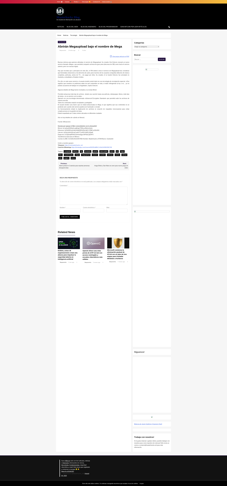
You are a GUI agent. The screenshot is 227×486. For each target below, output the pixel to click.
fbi (81, 151)
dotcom (75, 151)
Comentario (64, 185)
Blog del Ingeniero (88, 26)
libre (60, 155)
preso (73, 158)
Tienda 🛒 (77, 1)
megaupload (86, 155)
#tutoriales (65, 463)
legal (122, 151)
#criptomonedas (74, 465)
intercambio (103, 151)
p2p (60, 158)
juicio (112, 151)
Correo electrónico (89, 207)
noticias (110, 155)
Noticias (60, 26)
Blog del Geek (72, 26)
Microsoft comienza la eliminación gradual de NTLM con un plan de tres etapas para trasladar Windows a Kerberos (117, 254)
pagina (66, 158)
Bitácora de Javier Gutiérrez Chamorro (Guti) (148, 424)
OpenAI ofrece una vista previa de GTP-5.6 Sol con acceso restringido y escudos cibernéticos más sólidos (93, 255)
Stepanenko (62, 50)
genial (95, 151)
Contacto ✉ (96, 1)
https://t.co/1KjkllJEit (67, 471)
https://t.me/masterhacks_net (74, 145)
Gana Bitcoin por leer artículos (133, 26)
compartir (67, 151)
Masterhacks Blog (68, 17)
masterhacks (69, 155)
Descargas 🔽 (86, 1)
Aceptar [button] (142, 483)
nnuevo (95, 155)
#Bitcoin (67, 461)
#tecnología (65, 465)
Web (107, 207)
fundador (88, 151)
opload (124, 155)
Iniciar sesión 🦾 (107, 1)
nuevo (117, 155)
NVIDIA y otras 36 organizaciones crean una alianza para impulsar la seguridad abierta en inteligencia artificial (67, 255)
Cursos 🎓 (68, 1)
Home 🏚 (60, 1)
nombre (102, 155)
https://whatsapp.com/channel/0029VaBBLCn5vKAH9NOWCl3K (92, 147)
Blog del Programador (108, 26)
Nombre (63, 207)
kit (117, 151)
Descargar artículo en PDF (120, 56)
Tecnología (62, 42)
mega (77, 155)
